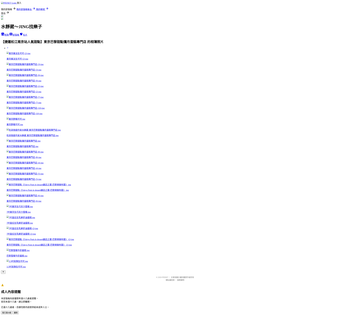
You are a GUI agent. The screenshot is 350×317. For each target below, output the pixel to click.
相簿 (6, 35)
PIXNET (165, 277)
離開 (16, 313)
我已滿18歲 (6, 313)
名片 (25, 35)
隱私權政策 (170, 280)
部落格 (16, 35)
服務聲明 (180, 280)
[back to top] (3, 272)
